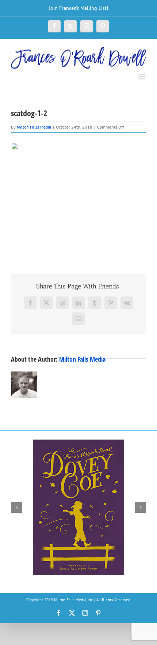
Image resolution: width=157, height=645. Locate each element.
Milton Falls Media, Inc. (73, 599)
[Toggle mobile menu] (142, 76)
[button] (16, 507)
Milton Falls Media (34, 127)
